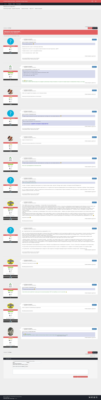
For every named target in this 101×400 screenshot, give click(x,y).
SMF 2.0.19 (5, 396)
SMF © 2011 (9, 396)
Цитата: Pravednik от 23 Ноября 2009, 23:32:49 (29, 42)
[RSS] (97, 397)
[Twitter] (92, 397)
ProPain (11, 142)
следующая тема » (95, 26)
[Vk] (89, 397)
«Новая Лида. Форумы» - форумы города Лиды (15, 1)
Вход (14, 3)
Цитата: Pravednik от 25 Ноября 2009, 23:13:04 (29, 287)
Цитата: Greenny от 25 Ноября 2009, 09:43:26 (28, 181)
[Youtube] (94, 397)
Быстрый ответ (8, 358)
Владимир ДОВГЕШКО (11, 46)
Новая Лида (12, 398)
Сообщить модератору (88, 82)
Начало (5, 3)
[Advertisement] (50, 18)
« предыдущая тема (88, 26)
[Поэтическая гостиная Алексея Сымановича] (10, 219)
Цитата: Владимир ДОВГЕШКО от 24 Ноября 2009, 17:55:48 (31, 69)
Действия (94, 39)
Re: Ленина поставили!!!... (28, 39)
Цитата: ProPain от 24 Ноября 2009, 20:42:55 (28, 119)
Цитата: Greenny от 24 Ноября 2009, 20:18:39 (28, 331)
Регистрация (18, 3)
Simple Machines (13, 396)
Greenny (11, 71)
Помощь (9, 3)
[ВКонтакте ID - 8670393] (10, 217)
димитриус (11, 337)
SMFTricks (7, 397)
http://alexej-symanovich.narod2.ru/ (27, 220)
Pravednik (11, 207)
